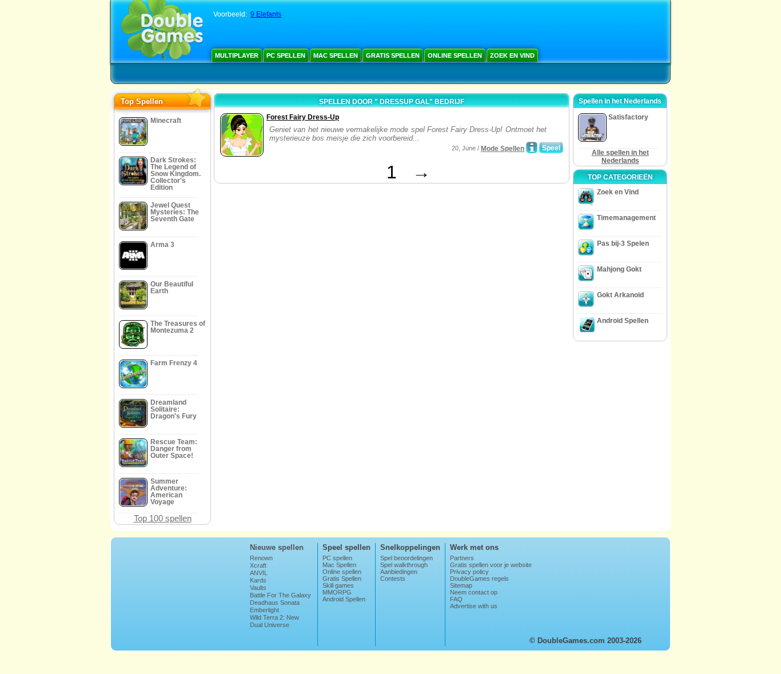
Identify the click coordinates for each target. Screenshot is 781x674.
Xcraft (258, 565)
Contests (392, 578)
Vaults (258, 587)
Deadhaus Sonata (275, 602)
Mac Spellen (335, 55)
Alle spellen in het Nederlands (620, 157)
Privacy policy (469, 571)
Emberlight (264, 610)
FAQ (456, 599)
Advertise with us (473, 606)
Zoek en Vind (512, 55)
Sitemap (461, 585)
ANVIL (259, 572)
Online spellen (455, 55)
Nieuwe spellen (277, 547)
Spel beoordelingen (406, 558)
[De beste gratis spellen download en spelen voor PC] (162, 31)
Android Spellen (622, 321)
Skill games (338, 585)
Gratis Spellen (393, 55)
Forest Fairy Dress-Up (302, 117)
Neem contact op (473, 592)
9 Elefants (265, 14)
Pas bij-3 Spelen (623, 244)
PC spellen (285, 55)
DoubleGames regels (479, 578)
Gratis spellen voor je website (491, 564)
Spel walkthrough (404, 564)
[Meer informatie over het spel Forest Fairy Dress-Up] (531, 147)
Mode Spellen (502, 149)
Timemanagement (626, 218)
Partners (462, 558)
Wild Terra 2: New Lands (274, 621)
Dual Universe (269, 624)
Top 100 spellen (163, 518)
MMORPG (337, 592)
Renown (261, 558)
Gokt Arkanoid (620, 295)
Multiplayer (236, 55)
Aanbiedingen (398, 571)
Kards (258, 580)
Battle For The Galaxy (280, 595)
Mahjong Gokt (619, 269)
